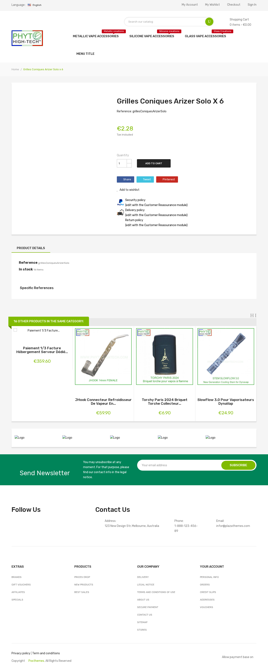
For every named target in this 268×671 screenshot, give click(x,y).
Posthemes (36, 661)
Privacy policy (21, 653)
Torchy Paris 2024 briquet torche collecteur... (164, 401)
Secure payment (147, 607)
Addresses (207, 599)
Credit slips (208, 592)
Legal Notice (145, 584)
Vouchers (206, 607)
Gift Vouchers (21, 584)
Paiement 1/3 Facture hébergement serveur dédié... (42, 350)
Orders (205, 584)
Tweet (147, 179)
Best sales (81, 592)
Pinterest (169, 179)
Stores (142, 629)
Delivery (143, 577)
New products (83, 584)
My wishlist (212, 4)
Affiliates (18, 592)
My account (190, 4)
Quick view (41, 331)
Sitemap (142, 622)
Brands (17, 577)
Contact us (144, 614)
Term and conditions (46, 653)
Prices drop (82, 577)
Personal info (209, 577)
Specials (17, 599)
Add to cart (153, 163)
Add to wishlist (129, 190)
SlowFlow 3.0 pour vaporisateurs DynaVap (225, 401)
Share (127, 179)
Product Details (31, 248)
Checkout (233, 4)
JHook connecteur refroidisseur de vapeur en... (103, 401)
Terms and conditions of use (156, 592)
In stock (26, 269)
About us (143, 599)
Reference (28, 263)
